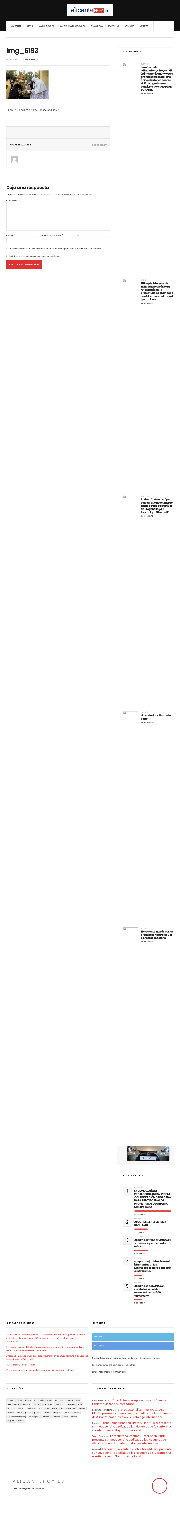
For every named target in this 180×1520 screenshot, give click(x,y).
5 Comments (140, 1278)
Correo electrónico (52, 235)
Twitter (98, 1337)
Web (78, 235)
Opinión (144, 25)
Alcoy (19, 1400)
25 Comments (141, 1214)
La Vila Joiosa (31, 1408)
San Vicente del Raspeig (17, 1416)
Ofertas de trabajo (68, 1408)
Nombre (10, 235)
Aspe (78, 1400)
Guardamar (18, 1408)
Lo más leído (44, 1408)
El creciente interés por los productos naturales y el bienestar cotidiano (157, 935)
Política (28, 1412)
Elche (30, 25)
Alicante (16, 25)
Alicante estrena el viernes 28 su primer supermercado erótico (152, 1243)
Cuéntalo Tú (59, 1404)
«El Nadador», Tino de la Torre (156, 717)
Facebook (99, 1346)
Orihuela (11, 1412)
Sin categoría (34, 1416)
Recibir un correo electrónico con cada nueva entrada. (34, 255)
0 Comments (147, 93)
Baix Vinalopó (47, 25)
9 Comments (140, 1232)
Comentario (13, 200)
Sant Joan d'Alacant (71, 1412)
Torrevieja (46, 1416)
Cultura (129, 25)
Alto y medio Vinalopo (43, 1400)
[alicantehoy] (90, 10)
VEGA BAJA (97, 25)
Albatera (11, 1400)
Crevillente (26, 1404)
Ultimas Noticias (70, 1416)
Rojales (47, 1412)
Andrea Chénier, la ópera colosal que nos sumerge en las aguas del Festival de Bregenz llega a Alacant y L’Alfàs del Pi (157, 506)
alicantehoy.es (39, 1481)
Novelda (55, 1408)
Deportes (113, 25)
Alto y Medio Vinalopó (73, 25)
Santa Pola (56, 1412)
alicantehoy (31, 59)
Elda (9, 1408)
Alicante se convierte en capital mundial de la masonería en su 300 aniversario (149, 1291)
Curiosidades (47, 1404)
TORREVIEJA (57, 1416)
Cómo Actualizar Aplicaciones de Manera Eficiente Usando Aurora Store (129, 1402)
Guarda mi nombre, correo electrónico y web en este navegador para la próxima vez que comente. (55, 248)
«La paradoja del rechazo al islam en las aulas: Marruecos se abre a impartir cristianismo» (152, 1266)
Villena (21, 1421)
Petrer (19, 1412)
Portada (138, 1187)
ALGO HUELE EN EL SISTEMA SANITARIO (150, 1223)
